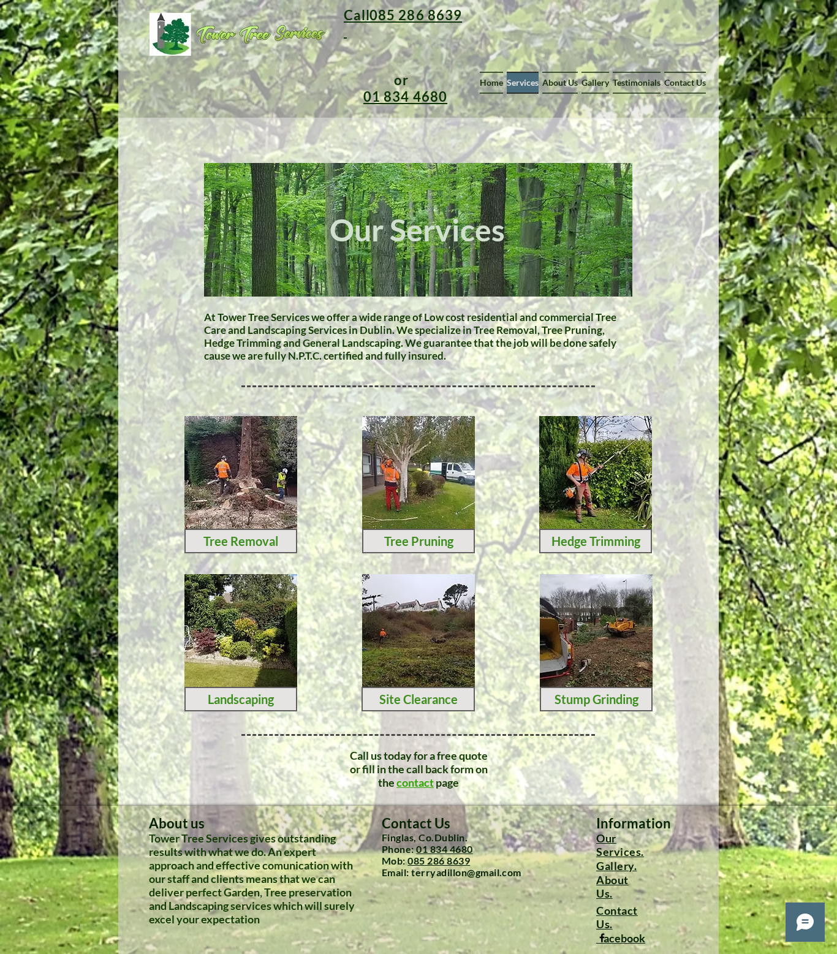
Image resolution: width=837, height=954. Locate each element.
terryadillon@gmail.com (466, 872)
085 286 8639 (438, 860)
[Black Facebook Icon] (602, 938)
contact (415, 782)
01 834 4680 (444, 849)
